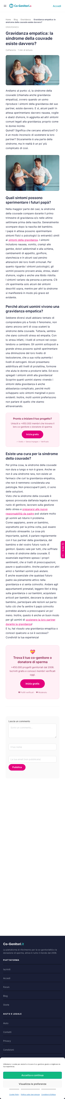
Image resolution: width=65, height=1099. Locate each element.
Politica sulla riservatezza (30, 1094)
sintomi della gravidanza (23, 239)
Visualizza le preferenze (32, 1083)
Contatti (7, 1032)
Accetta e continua (32, 1075)
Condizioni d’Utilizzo (48, 1094)
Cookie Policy (14, 1094)
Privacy (7, 1040)
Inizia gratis (32, 434)
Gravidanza (26, 19)
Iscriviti (6, 969)
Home (8, 19)
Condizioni (8, 1049)
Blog (16, 19)
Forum (6, 987)
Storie (6, 1004)
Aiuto (5, 1023)
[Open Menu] (5, 5)
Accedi (57, 6)
